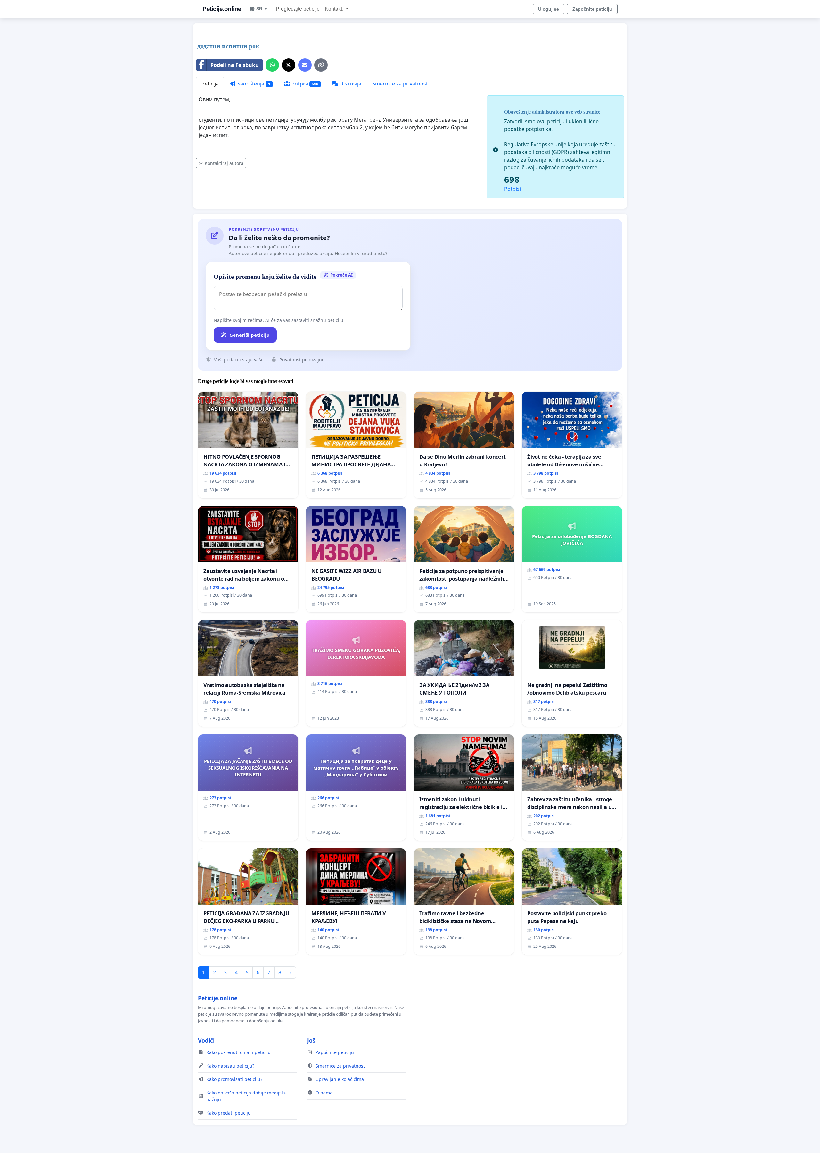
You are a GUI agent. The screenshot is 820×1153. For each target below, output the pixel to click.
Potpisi (304, 83)
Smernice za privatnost (400, 83)
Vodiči (206, 1040)
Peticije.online (222, 8)
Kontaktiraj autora (224, 163)
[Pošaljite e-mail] (305, 65)
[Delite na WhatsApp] (272, 65)
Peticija (210, 83)
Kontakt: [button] (335, 9)
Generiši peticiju (249, 335)
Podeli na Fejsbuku (234, 65)
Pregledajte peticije (298, 9)
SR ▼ (262, 8)
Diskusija (349, 83)
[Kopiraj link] (321, 65)
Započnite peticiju (592, 9)
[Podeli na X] (288, 65)
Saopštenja (253, 83)
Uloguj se (548, 9)
